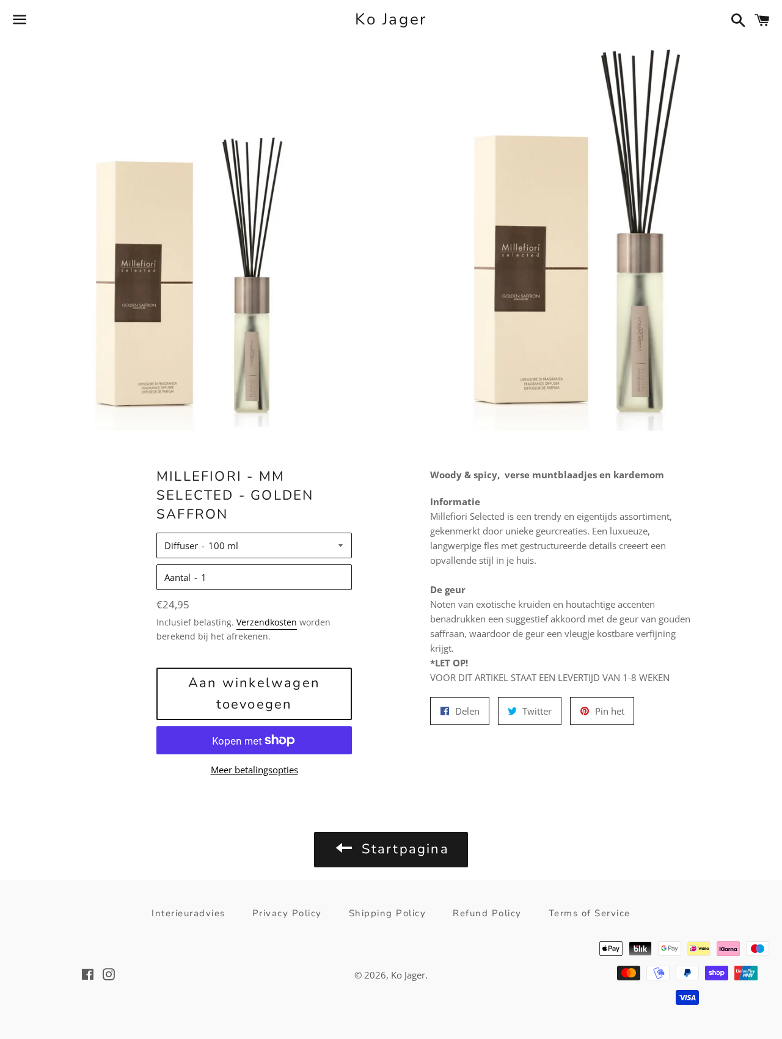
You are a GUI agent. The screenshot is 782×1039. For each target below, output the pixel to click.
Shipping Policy (387, 913)
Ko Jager (391, 19)
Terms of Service (589, 913)
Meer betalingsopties (254, 770)
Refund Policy (487, 913)
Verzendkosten (266, 622)
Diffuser (181, 545)
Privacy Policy (287, 913)
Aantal (177, 577)
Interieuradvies (188, 913)
